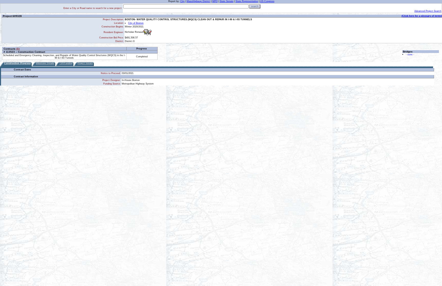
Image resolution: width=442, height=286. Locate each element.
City (182, 1)
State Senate (227, 1)
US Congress (267, 1)
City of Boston (135, 23)
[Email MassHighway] (147, 32)
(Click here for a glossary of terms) (422, 16)
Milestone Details (45, 63)
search (254, 6)
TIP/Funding (65, 63)
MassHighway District (198, 1)
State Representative (247, 1)
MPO (215, 1)
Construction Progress (17, 63)
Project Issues (85, 63)
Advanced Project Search (427, 11)
